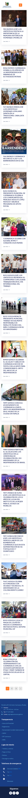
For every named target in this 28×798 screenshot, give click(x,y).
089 (19, 769)
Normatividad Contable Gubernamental (13, 730)
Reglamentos (6, 726)
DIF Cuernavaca (6, 736)
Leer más (5, 41)
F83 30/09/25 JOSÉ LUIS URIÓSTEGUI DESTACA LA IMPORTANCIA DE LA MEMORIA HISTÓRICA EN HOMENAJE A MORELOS (13, 33)
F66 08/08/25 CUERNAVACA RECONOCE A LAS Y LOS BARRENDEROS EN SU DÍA (14, 158)
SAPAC (4, 733)
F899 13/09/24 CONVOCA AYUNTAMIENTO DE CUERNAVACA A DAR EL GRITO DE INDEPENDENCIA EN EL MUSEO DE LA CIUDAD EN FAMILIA (14, 408)
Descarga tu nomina (7, 758)
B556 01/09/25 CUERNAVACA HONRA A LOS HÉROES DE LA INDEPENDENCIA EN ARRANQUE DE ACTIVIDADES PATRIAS (14, 72)
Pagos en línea (6, 752)
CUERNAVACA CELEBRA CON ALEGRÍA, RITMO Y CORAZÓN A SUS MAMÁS (14, 241)
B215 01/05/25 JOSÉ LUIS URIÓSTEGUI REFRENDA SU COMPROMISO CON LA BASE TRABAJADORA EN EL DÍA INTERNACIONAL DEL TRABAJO (14, 280)
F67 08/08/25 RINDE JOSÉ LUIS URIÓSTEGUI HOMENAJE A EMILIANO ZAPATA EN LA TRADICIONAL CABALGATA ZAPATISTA (13, 112)
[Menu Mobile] (20, 5)
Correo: (13, 714)
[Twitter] (14, 793)
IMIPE (3, 740)
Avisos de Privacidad (8, 723)
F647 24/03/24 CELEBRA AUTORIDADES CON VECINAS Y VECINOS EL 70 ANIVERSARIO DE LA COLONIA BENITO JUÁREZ (13, 585)
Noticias (4, 755)
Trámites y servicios (7, 748)
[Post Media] (14, 18)
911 (11, 775)
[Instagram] (17, 793)
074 (11, 772)
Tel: (8, 712)
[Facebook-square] (10, 793)
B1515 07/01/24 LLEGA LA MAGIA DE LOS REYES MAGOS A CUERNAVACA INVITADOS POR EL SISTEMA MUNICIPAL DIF (14, 624)
